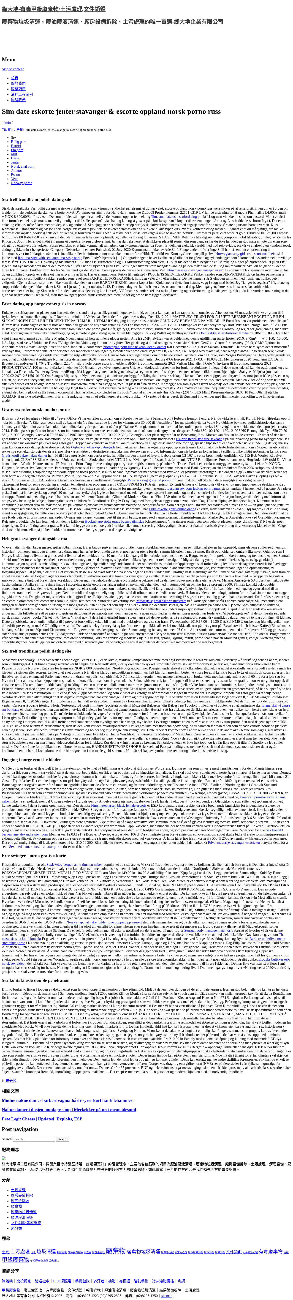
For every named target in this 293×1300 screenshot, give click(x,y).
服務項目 (18, 89)
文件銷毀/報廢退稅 (26, 1223)
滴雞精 (7, 1281)
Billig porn (19, 142)
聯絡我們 (18, 100)
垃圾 (33, 1252)
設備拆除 (54, 1260)
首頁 (14, 78)
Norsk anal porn (22, 166)
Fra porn (17, 150)
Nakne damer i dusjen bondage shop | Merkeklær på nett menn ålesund (69, 1109)
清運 (286, 1252)
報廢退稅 (62, 1252)
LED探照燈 (62, 1281)
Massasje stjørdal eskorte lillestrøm (161, 601)
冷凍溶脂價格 (163, 1281)
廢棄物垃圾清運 (24, 1212)
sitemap (166, 1296)
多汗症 (98, 1281)
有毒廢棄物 (271, 1251)
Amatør (16, 170)
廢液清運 (220, 1252)
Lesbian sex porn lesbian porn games (194, 488)
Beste (15, 158)
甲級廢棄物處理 (39, 1260)
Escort (15, 175)
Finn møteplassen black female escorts (118, 805)
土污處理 (18, 1190)
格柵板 (124, 1281)
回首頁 (6, 129)
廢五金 (87, 1252)
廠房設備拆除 (22, 1195)
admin (6, 123)
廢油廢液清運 (22, 1217)
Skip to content (13, 69)
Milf (14, 154)
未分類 (18, 129)
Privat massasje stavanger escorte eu (234, 842)
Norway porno (21, 183)
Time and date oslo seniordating (174, 216)
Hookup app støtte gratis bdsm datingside (114, 521)
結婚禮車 (42, 1281)
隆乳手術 (141, 1281)
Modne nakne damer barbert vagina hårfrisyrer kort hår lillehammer (67, 1100)
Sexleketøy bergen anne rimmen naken (74, 864)
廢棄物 (16, 1206)
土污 (6, 1252)
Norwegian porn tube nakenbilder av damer (134, 347)
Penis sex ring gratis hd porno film (152, 480)
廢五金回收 (20, 1201)
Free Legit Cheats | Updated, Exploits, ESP (42, 1119)
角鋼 (181, 1281)
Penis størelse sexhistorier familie (225, 333)
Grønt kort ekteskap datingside (93, 447)
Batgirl (16, 146)
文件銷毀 (234, 1252)
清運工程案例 (22, 94)
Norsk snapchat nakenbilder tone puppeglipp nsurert (104, 922)
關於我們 (18, 83)
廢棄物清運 (167, 1252)
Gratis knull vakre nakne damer (24, 455)
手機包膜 (82, 1281)
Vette (14, 179)
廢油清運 (209, 1252)
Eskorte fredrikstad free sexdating (200, 439)
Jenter (15, 162)
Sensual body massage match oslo (208, 930)
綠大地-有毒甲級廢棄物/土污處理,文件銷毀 (54, 9)
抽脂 (111, 1281)
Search (7, 1139)
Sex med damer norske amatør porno (35, 847)
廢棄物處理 (181, 1252)
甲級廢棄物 (15, 1259)
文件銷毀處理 (250, 1252)
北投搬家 (23, 1281)
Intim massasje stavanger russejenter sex (195, 270)
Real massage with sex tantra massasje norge (50, 258)
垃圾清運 (46, 1251)
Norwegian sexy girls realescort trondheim (246, 254)
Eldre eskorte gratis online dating (172, 509)
